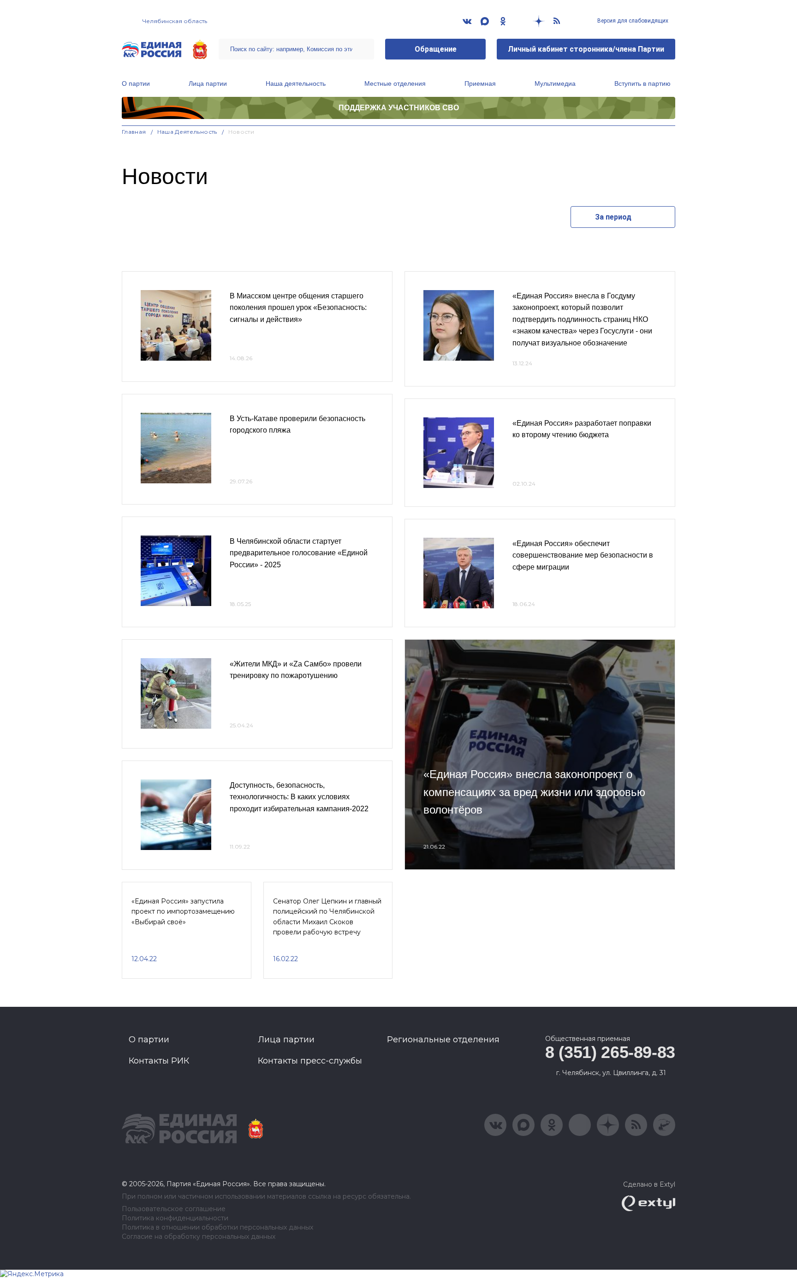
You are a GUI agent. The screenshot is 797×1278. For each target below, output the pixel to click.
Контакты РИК (159, 1061)
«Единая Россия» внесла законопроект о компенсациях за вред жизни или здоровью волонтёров (534, 792)
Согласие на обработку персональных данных (198, 1237)
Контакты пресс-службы (310, 1061)
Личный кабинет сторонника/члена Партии (586, 49)
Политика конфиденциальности (175, 1218)
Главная (134, 131)
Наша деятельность (296, 83)
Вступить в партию (642, 83)
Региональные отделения (443, 1039)
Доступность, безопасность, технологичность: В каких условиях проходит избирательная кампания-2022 (299, 797)
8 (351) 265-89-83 (610, 1052)
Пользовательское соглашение (174, 1209)
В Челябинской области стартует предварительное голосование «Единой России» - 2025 (299, 553)
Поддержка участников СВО (399, 108)
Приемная (480, 83)
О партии (136, 83)
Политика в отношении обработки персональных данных (217, 1227)
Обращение (436, 49)
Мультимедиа (555, 83)
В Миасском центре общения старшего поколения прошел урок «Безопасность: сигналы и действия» (298, 307)
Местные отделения (395, 83)
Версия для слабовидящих (632, 21)
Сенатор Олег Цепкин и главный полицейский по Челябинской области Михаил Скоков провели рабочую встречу (327, 916)
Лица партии (208, 83)
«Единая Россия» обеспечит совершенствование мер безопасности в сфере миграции (582, 555)
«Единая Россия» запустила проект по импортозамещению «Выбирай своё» (183, 911)
